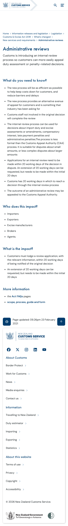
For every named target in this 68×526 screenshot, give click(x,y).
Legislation (56, 33)
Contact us (12, 398)
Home (6, 33)
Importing (11, 431)
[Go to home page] (21, 5)
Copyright (11, 481)
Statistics (11, 448)
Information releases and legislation (30, 33)
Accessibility (13, 489)
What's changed (42, 36)
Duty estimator (14, 423)
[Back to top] (61, 322)
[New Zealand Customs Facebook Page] (9, 349)
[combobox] (49, 5)
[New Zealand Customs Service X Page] (17, 349)
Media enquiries (15, 390)
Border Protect (14, 365)
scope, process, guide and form (26, 302)
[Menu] (62, 5)
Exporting (11, 439)
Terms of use (13, 464)
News (9, 382)
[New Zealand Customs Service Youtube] (44, 349)
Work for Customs (16, 373)
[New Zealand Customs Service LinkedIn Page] (35, 349)
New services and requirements (19, 40)
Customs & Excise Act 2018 (17, 36)
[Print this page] (7, 322)
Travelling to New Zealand (21, 415)
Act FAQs (17, 296)
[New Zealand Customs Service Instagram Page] (26, 349)
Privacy (10, 472)
